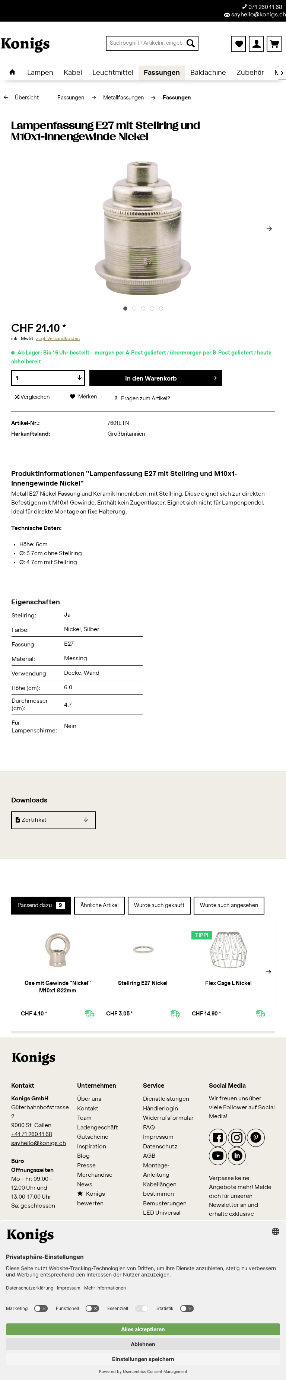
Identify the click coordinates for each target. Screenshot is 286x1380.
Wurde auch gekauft (159, 905)
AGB (149, 1156)
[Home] (12, 73)
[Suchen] (190, 43)
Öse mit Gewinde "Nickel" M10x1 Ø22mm (58, 987)
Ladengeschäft (97, 1128)
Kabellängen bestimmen (160, 1189)
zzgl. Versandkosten (58, 338)
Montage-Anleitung (156, 1170)
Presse (86, 1165)
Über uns (89, 1099)
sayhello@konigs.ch (258, 15)
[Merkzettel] (238, 44)
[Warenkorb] (274, 44)
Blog (83, 1156)
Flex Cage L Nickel (228, 983)
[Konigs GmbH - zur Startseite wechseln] (25, 45)
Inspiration (91, 1147)
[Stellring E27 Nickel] (142, 950)
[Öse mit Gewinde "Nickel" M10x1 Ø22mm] (57, 950)
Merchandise (94, 1175)
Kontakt (87, 1109)
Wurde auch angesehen (229, 905)
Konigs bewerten (91, 1198)
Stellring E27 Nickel (143, 983)
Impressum (158, 1137)
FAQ (149, 1128)
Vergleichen (34, 397)
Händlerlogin (160, 1109)
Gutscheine (92, 1137)
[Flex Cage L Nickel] (228, 950)
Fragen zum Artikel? (145, 398)
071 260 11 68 (264, 7)
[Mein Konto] (256, 44)
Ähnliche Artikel (99, 905)
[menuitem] (152, 43)
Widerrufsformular (168, 1118)
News (84, 1184)
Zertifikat (34, 820)
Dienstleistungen (166, 1099)
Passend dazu (40, 905)
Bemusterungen (165, 1203)
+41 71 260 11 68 (31, 1134)
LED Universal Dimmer (162, 1217)
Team (84, 1118)
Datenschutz (160, 1147)
